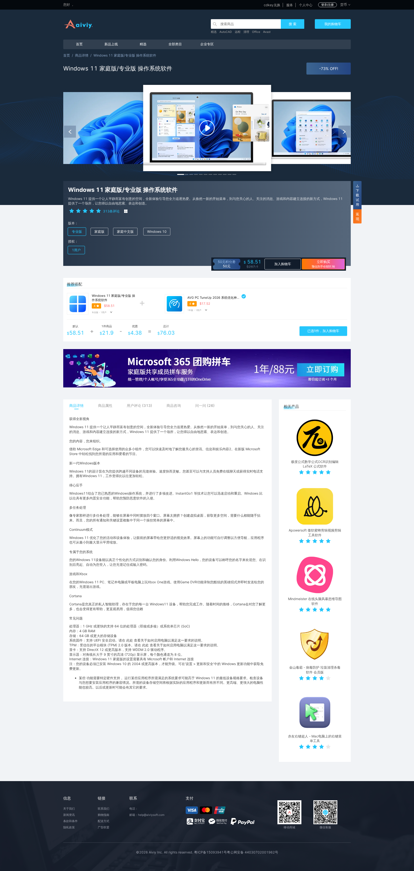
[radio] (71, 210)
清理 (246, 32)
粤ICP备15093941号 (210, 852)
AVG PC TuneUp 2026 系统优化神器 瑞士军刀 (220, 297)
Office (256, 32)
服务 (289, 5)
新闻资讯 (69, 815)
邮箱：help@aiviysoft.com (146, 815)
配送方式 (103, 821)
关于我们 (69, 808)
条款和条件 (70, 821)
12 (234, 174)
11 (229, 174)
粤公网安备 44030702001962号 (252, 852)
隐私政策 (69, 827)
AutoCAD (225, 32)
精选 (214, 32)
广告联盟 (103, 827)
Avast (266, 32)
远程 (238, 32)
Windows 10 (157, 231)
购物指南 (103, 815)
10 (225, 174)
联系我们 (103, 808)
